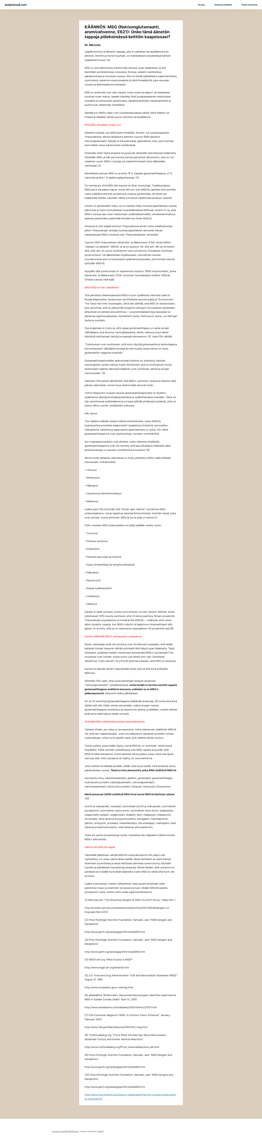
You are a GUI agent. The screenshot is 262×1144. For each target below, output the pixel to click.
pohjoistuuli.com (16, 4)
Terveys (201, 5)
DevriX (101, 1131)
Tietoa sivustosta (249, 5)
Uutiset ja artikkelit (223, 5)
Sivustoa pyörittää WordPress (65, 1131)
